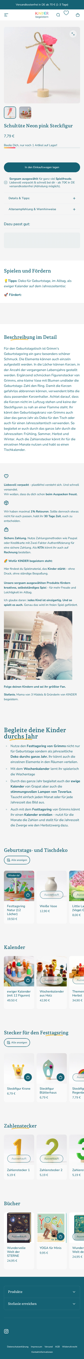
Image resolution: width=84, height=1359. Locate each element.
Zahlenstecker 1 (18, 1170)
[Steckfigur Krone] (19, 1068)
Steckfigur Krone (18, 1088)
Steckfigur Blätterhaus (48, 1090)
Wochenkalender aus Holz (52, 993)
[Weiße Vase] (52, 886)
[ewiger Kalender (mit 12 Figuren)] (19, 971)
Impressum (36, 1346)
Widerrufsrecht (69, 1346)
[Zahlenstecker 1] (19, 1150)
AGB (57, 1346)
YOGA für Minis (51, 1248)
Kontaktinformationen (42, 1352)
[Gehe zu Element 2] (25, 113)
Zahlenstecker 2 (51, 1170)
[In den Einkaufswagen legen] (28, 895)
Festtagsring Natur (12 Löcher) (16, 910)
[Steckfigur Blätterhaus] (52, 1068)
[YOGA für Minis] (52, 1227)
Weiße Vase (48, 906)
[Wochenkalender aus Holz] (52, 971)
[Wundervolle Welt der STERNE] (19, 1227)
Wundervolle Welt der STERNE (16, 1252)
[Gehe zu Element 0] (10, 113)
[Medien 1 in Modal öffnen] (73, 34)
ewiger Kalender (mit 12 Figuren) (19, 993)
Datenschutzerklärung (18, 1346)
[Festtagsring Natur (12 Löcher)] (19, 886)
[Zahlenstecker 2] (52, 1150)
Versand (49, 1346)
